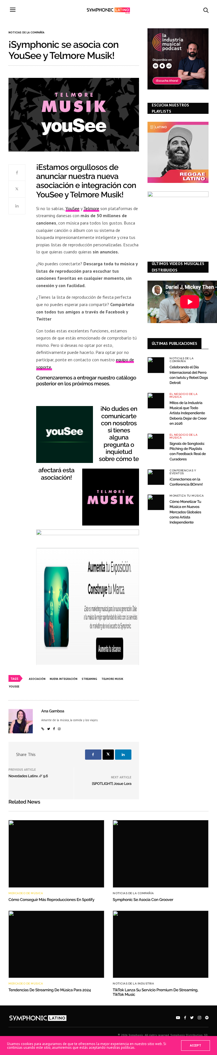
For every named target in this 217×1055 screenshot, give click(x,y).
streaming (89, 679)
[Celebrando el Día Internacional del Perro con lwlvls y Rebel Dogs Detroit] (155, 365)
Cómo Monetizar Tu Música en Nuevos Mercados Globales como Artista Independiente (185, 512)
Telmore (91, 208)
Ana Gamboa (52, 711)
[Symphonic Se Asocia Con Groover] (161, 853)
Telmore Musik (112, 679)
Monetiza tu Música (187, 495)
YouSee (72, 208)
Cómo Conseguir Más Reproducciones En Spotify (51, 900)
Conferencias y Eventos (183, 472)
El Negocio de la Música (184, 395)
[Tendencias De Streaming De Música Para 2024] (56, 944)
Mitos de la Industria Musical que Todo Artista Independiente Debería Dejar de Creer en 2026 (188, 413)
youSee (14, 686)
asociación (37, 679)
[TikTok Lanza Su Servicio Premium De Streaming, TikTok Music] (161, 944)
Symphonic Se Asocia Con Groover (143, 900)
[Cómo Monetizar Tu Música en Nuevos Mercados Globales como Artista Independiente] (155, 502)
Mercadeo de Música (25, 893)
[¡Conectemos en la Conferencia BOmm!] (155, 477)
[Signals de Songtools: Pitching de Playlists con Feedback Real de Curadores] (155, 441)
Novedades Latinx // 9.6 (28, 776)
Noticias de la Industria (133, 983)
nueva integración (63, 679)
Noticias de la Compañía (26, 32)
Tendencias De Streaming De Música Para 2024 (49, 990)
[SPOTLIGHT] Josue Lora (111, 784)
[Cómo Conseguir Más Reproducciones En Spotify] (56, 853)
